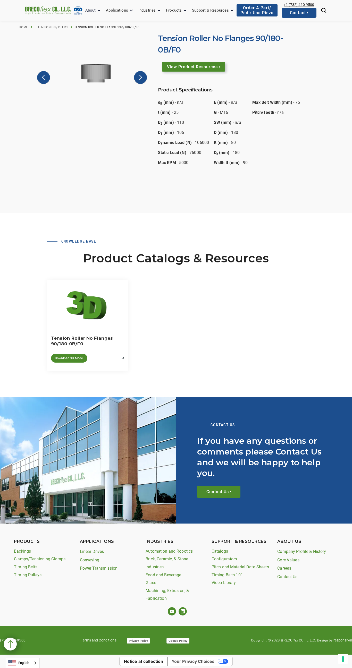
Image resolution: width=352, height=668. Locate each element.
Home (23, 27)
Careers (284, 568)
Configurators (224, 558)
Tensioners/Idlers (53, 27)
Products (174, 10)
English (23, 663)
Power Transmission (99, 568)
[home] (48, 10)
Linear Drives (92, 551)
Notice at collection (143, 661)
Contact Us (287, 576)
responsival (342, 640)
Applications (117, 10)
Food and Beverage (163, 574)
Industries (147, 10)
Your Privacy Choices (193, 661)
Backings (22, 551)
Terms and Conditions (98, 640)
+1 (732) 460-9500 (299, 4)
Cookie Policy (178, 641)
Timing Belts (25, 566)
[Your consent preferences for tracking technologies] (343, 659)
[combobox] (22, 663)
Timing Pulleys (27, 574)
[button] (93, 10)
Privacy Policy (138, 641)
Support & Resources (210, 10)
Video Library (224, 582)
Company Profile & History (301, 551)
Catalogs (220, 551)
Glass (151, 582)
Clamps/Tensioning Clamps (39, 558)
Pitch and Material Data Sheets (240, 566)
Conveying (89, 560)
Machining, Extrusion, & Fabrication (167, 594)
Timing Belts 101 (227, 574)
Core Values (288, 560)
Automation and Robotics (169, 551)
